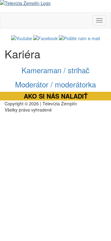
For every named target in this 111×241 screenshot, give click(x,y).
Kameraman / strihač (55, 70)
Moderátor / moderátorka (55, 84)
